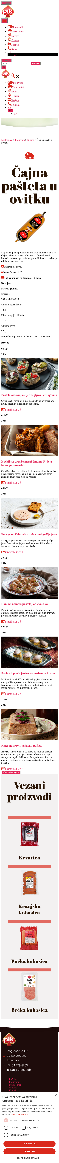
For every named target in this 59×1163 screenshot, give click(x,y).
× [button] (55, 1095)
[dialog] (29, 1127)
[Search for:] (16, 63)
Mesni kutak (15, 1084)
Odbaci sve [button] (30, 1151)
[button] (29, 1157)
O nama (13, 1087)
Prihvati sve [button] (29, 1143)
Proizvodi (20, 140)
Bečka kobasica (29, 1010)
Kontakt (13, 1090)
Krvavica (29, 857)
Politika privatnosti (19, 1114)
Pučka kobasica (29, 961)
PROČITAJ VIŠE (14, 410)
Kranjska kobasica (29, 909)
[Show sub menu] (10, 110)
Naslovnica (6, 140)
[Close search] (3, 67)
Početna (13, 1079)
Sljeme (30, 140)
